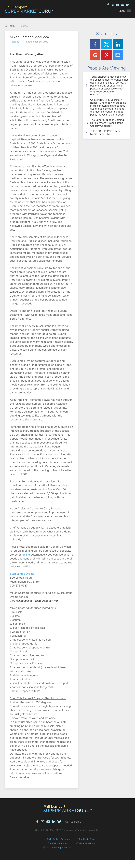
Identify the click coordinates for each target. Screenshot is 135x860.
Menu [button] (122, 10)
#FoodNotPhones (88, 843)
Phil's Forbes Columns (58, 839)
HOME (11, 26)
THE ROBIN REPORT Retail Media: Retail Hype (105, 132)
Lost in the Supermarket (58, 847)
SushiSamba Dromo (22, 573)
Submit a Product (58, 843)
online (26, 554)
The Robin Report (88, 839)
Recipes (14, 41)
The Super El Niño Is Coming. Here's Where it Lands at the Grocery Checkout (107, 122)
